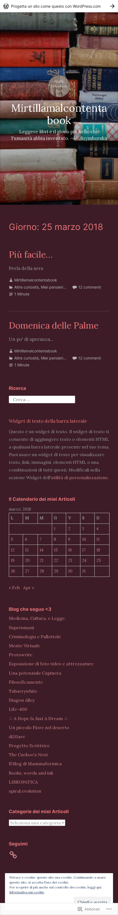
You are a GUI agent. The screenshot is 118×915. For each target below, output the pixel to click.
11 (98, 539)
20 (27, 560)
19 (13, 560)
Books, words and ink (31, 773)
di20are (17, 736)
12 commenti (89, 287)
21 (41, 560)
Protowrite (20, 654)
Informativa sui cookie (26, 892)
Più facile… (31, 254)
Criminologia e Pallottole (35, 636)
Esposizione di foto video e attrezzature (51, 663)
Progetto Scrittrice (29, 745)
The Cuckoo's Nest (28, 754)
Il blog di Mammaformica (35, 763)
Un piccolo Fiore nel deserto (39, 727)
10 (84, 539)
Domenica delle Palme (54, 325)
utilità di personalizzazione (79, 477)
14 (41, 550)
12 (13, 550)
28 (42, 571)
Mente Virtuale (24, 645)
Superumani (21, 627)
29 (56, 571)
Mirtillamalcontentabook (59, 114)
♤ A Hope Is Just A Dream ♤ (38, 718)
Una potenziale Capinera (35, 673)
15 (56, 550)
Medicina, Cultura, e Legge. (37, 618)
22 (56, 560)
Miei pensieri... (53, 287)
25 (98, 560)
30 (70, 571)
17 (84, 550)
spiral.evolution (25, 791)
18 (98, 550)
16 (70, 550)
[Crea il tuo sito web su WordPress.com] (59, 6)
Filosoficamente (26, 682)
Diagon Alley (22, 700)
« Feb (14, 587)
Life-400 (18, 709)
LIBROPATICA (23, 782)
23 (70, 560)
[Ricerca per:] (42, 399)
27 (27, 571)
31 (84, 571)
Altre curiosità (26, 287)
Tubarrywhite (23, 691)
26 (13, 571)
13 (27, 550)
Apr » (28, 587)
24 (84, 560)
